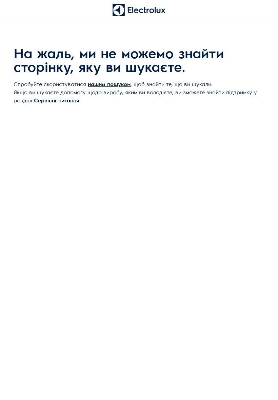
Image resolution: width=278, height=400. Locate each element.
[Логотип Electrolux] (139, 10)
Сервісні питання (56, 100)
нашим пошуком (109, 84)
